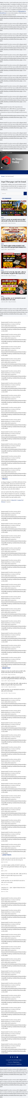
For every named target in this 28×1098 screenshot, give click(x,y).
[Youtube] (17, 1057)
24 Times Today (17, 161)
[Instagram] (13, 1057)
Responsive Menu (21, 152)
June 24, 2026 (4, 301)
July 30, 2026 (4, 223)
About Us (13, 500)
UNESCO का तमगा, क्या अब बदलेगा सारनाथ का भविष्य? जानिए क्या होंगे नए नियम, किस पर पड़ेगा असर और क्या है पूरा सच (13, 221)
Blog (2, 217)
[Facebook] (11, 1057)
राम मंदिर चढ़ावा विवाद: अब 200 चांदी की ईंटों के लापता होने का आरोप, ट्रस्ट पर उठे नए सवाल (13, 298)
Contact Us (20, 500)
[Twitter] (15, 1057)
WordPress (19, 1064)
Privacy (3, 502)
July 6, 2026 (4, 249)
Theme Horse (16, 1062)
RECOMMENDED (6, 198)
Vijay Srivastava (12, 223)
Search (25, 193)
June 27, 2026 (4, 275)
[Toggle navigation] (3, 172)
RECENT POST (6, 668)
